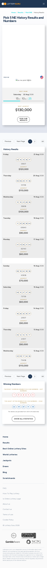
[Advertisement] (23, 51)
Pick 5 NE (29, 12)
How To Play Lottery (11, 493)
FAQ (4, 488)
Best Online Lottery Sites (14, 448)
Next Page (21, 141)
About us (6, 504)
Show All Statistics (23, 419)
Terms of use (8, 514)
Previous (8, 141)
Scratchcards (9, 478)
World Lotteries (10, 454)
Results (20, 12)
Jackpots (7, 460)
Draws (6, 466)
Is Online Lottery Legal (12, 499)
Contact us (7, 509)
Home (13, 12)
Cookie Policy (8, 520)
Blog (5, 472)
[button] (44, 4)
